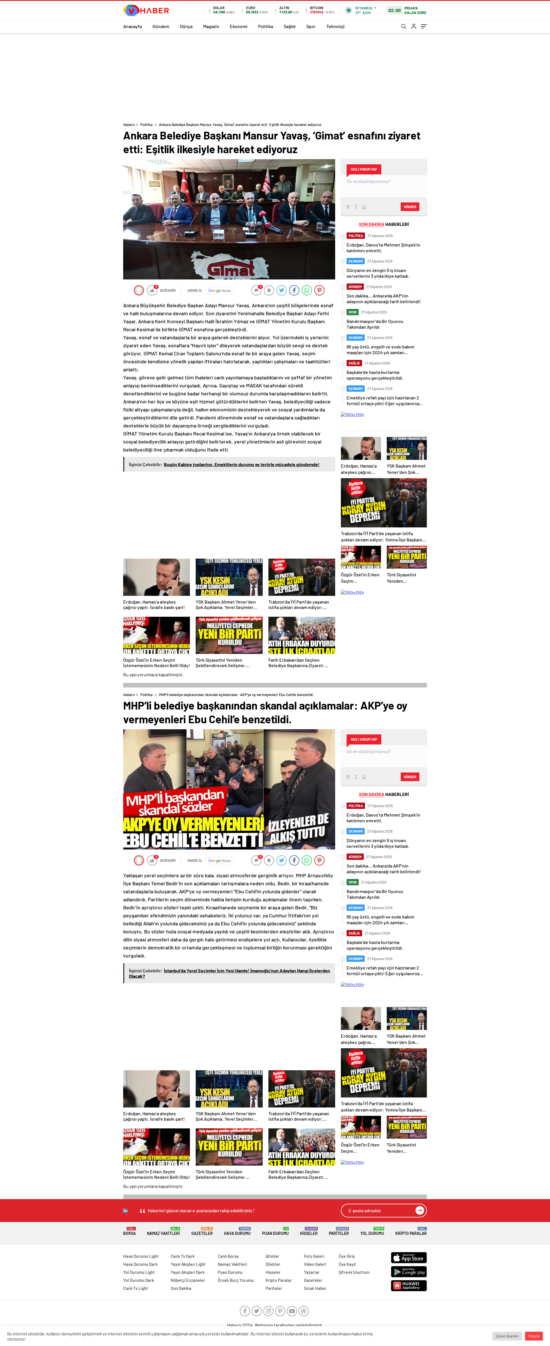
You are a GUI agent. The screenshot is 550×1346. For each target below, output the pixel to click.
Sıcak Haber (315, 1288)
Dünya (186, 26)
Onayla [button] (534, 1336)
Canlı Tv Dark (183, 1256)
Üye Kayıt (347, 1264)
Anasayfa (132, 26)
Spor (311, 26)
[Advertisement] (275, 76)
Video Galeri (315, 1264)
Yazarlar (312, 1272)
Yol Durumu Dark (138, 1280)
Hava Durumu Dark (140, 1264)
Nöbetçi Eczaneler (188, 1280)
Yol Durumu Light (139, 1272)
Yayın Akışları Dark (188, 1272)
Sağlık (290, 26)
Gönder (410, 207)
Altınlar (272, 1256)
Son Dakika (181, 1288)
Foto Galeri (314, 1256)
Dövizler (273, 1264)
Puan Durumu (275, 1231)
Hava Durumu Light (141, 1256)
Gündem (160, 26)
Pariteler (339, 1231)
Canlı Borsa (228, 1256)
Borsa (129, 1231)
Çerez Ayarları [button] (507, 1336)
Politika (265, 26)
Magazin (211, 26)
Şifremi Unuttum (354, 1272)
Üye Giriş (347, 1256)
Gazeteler (202, 1231)
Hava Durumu (237, 1231)
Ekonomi (238, 26)
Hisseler (309, 1231)
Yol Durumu (372, 1231)
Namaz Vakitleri (163, 1231)
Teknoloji (335, 26)
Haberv (129, 124)
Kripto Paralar (411, 1231)
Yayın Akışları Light (188, 1264)
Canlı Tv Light (135, 1288)
